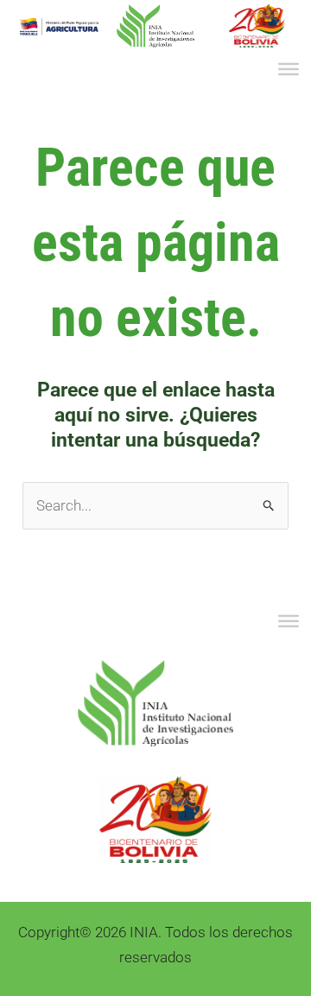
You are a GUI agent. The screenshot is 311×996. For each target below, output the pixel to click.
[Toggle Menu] (288, 69)
